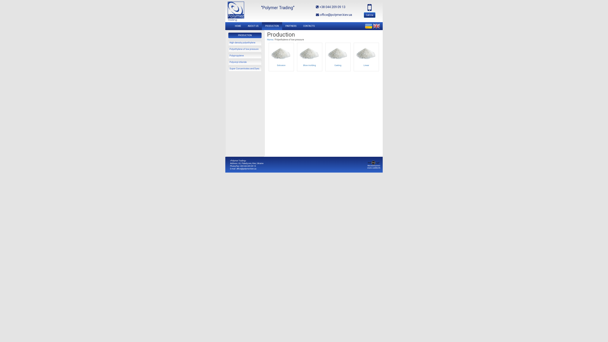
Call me (369, 15)
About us (253, 26)
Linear (366, 65)
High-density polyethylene (242, 42)
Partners (291, 26)
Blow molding (309, 65)
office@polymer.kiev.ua (246, 169)
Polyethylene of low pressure (244, 49)
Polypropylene (237, 55)
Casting (337, 65)
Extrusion (281, 65)
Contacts (309, 26)
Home (238, 26)
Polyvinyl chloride (238, 62)
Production (272, 26)
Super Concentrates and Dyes (244, 68)
